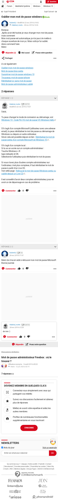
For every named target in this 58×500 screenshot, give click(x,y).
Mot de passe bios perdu (12, 71)
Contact (48, 464)
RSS (11, 469)
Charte (6, 469)
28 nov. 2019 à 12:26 (31, 25)
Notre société (32, 464)
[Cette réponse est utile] (19, 190)
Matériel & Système (22, 6)
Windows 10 (48, 6)
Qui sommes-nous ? (13, 464)
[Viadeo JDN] (43, 491)
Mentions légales (19, 469)
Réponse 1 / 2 (7, 98)
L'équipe (24, 464)
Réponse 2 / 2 (7, 247)
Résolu (47, 17)
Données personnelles (21, 466)
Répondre (19, 344)
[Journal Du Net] (43, 480)
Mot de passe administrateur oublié (17, 84)
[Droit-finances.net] (43, 486)
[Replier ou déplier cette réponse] (55, 98)
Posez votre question (43, 53)
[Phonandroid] (43, 497)
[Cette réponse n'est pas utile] (27, 190)
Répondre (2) (10, 53)
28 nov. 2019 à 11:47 (16, 255)
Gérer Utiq (50, 466)
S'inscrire (29, 428)
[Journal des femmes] (15, 480)
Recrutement (8, 466)
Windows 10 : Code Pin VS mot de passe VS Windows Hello (27, 120)
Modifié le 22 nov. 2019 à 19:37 (20, 107)
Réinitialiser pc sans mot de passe (16, 81)
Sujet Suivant (49, 11)
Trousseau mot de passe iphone (15, 77)
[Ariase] (15, 496)
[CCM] (10, 1)
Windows (36, 6)
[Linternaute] (15, 486)
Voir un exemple (49, 447)
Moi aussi (25, 53)
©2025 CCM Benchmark (46, 469)
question (53, 2)
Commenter (10, 191)
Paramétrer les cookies (38, 466)
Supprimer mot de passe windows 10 (17, 74)
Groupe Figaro (31, 469)
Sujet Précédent (10, 11)
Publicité (41, 464)
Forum (9, 6)
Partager (9, 58)
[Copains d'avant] (15, 491)
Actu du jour (8, 447)
